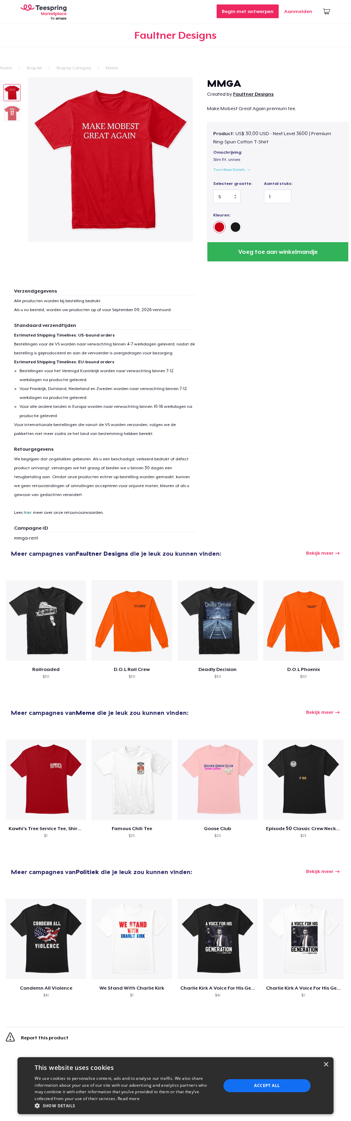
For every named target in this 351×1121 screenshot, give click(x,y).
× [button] (325, 1064)
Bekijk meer (320, 553)
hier (28, 512)
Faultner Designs (253, 94)
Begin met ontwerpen (248, 11)
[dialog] (175, 1085)
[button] (125, 1105)
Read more (129, 1098)
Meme (112, 68)
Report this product (44, 1037)
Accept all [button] (267, 1085)
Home (6, 68)
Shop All (34, 68)
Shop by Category (73, 68)
